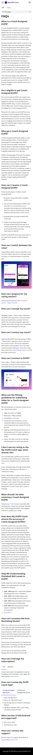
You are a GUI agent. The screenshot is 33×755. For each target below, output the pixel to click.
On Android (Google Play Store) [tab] (23, 691)
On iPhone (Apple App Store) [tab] (8, 691)
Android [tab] (10, 667)
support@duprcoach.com (20, 350)
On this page (6, 12)
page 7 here (10, 504)
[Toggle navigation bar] (2, 2)
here (2, 463)
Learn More (8, 613)
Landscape (15, 418)
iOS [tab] (4, 667)
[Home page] (3, 7)
